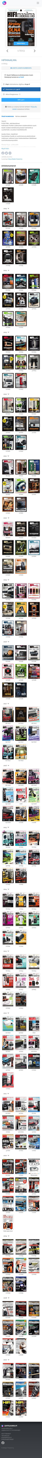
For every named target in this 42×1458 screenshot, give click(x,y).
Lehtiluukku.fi (10, 1426)
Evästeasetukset (7, 1439)
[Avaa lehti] (8, 176)
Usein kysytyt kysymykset (10, 1430)
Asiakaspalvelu (7, 1428)
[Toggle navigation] (38, 3)
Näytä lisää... (5, 148)
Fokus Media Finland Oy (15, 159)
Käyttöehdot (6, 1433)
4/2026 (21, 77)
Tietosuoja (5, 1435)
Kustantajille (6, 1437)
